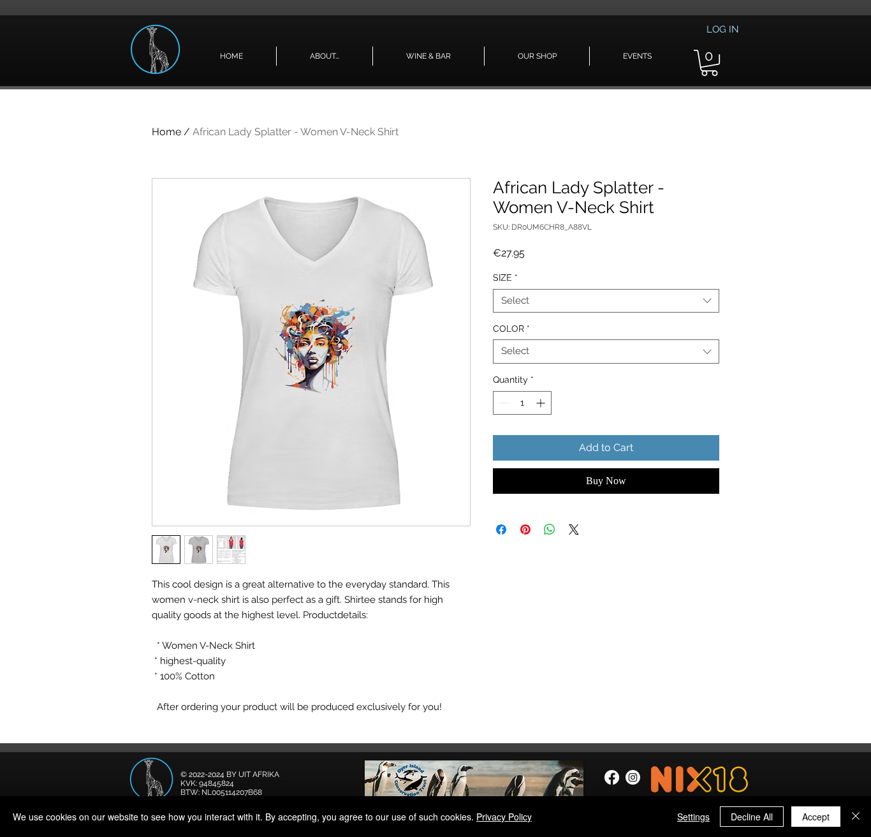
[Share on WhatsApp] (549, 529)
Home (166, 132)
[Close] (855, 816)
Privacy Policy (504, 816)
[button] (324, 56)
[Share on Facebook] (501, 529)
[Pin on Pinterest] (525, 529)
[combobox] (606, 301)
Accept (816, 816)
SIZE (505, 277)
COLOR (511, 328)
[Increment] (542, 403)
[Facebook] (611, 777)
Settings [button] (693, 816)
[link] (709, 63)
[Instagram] (633, 777)
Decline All (752, 816)
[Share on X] (574, 529)
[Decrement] (503, 403)
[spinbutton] (522, 403)
